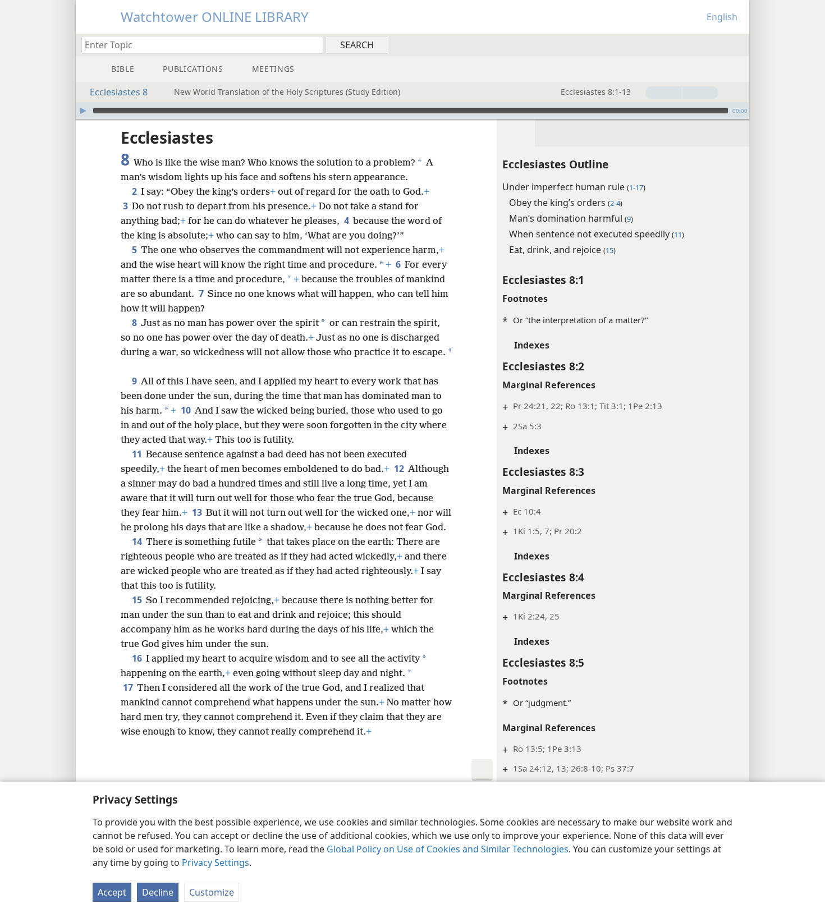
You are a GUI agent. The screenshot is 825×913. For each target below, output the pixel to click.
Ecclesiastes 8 (119, 92)
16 (138, 658)
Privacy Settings (215, 862)
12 (400, 468)
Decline (157, 892)
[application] (412, 110)
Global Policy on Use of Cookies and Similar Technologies (448, 849)
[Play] (83, 110)
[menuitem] (736, 44)
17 (129, 687)
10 (186, 410)
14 (138, 541)
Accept (112, 892)
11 (138, 454)
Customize (211, 892)
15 (138, 600)
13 (198, 512)
